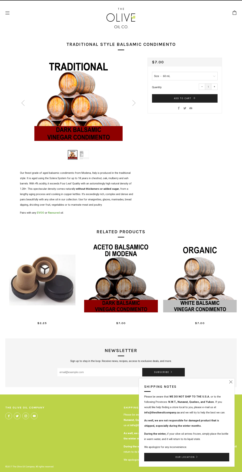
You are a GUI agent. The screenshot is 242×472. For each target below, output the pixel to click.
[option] (78, 102)
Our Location (185, 457)
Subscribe (161, 372)
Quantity (157, 87)
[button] (72, 155)
